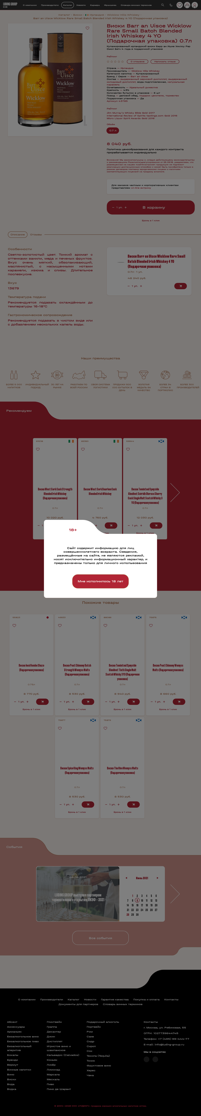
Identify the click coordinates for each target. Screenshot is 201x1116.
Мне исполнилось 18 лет (100, 581)
